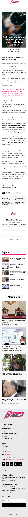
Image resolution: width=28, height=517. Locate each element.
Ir (13, 505)
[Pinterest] (15, 243)
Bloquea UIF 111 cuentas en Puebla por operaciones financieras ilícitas (16, 266)
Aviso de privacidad (12, 508)
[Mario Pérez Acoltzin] (14, 213)
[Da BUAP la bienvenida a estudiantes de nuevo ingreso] (5, 286)
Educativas (4, 492)
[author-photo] (3, 324)
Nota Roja (19, 34)
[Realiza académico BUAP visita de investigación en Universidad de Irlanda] (5, 272)
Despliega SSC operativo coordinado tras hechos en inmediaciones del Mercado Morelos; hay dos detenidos (7, 201)
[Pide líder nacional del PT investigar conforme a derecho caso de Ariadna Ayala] (5, 279)
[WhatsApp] (19, 243)
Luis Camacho (6, 324)
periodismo (14, 192)
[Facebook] (8, 243)
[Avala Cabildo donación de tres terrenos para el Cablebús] (5, 259)
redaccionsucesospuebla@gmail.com (15, 459)
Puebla (18, 192)
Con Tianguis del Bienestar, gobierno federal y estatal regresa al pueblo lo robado (19, 201)
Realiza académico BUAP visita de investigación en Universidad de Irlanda (18, 273)
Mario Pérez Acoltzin (15, 49)
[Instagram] (7, 464)
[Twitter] (12, 243)
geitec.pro (7, 454)
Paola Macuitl (6, 403)
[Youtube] (20, 464)
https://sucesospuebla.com (14, 222)
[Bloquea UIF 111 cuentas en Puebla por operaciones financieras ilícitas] (5, 266)
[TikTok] (11, 464)
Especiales (9, 34)
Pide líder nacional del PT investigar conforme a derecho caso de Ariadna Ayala (17, 279)
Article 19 (8, 192)
